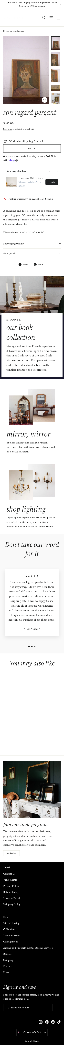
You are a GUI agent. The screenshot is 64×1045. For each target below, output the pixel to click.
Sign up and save (19, 987)
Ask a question (10, 253)
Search (7, 867)
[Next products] (57, 171)
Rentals (7, 954)
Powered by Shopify (32, 1041)
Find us (7, 966)
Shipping (7, 128)
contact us (11, 853)
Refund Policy (11, 892)
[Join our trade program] (32, 789)
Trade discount (11, 935)
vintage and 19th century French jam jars (31, 178)
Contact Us (9, 874)
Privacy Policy (11, 886)
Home (5, 31)
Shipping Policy (11, 904)
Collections (9, 929)
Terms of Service (12, 898)
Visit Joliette (10, 880)
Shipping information (13, 243)
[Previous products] (49, 171)
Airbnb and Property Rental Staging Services (28, 948)
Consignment (10, 941)
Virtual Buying (11, 923)
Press (6, 972)
